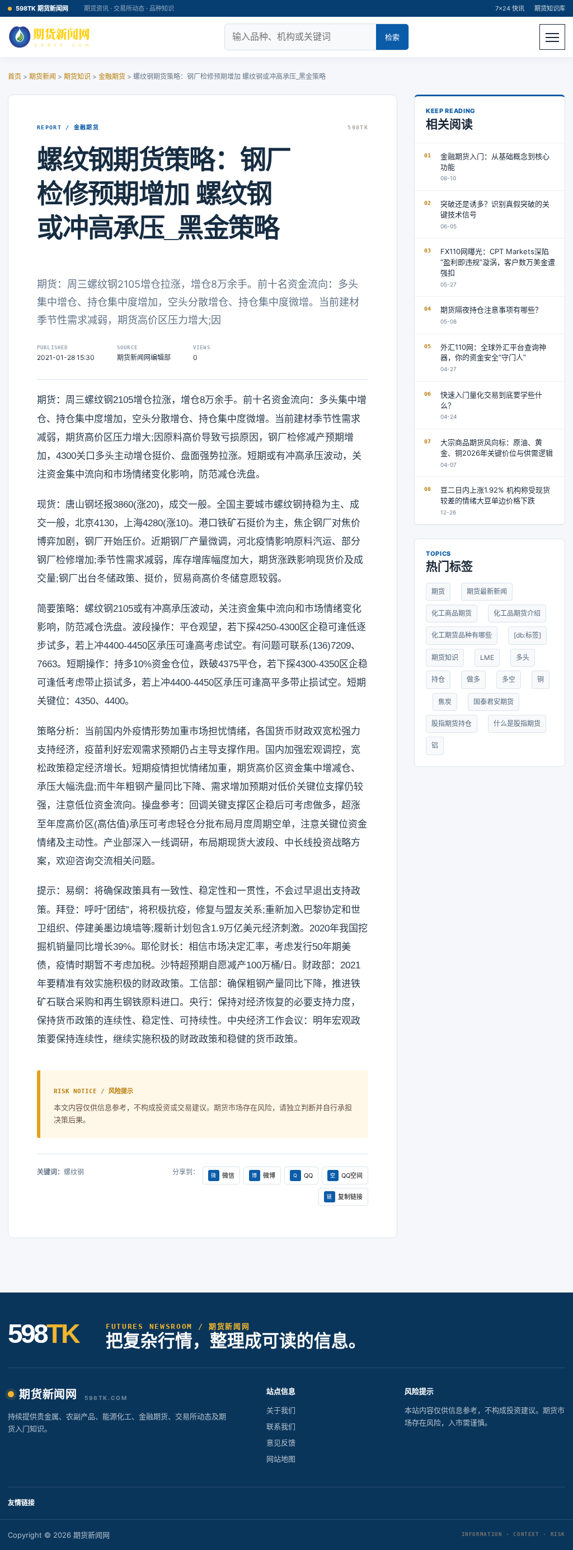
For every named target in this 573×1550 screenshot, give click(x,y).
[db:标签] (527, 635)
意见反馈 (280, 1442)
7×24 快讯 (509, 8)
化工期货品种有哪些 (461, 635)
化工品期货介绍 (517, 613)
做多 (473, 679)
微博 (263, 1175)
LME (487, 657)
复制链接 (345, 1197)
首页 (14, 76)
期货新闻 (42, 76)
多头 (522, 657)
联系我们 (280, 1426)
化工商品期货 (451, 613)
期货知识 (77, 76)
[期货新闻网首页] (50, 37)
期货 (438, 591)
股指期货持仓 (451, 723)
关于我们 (280, 1410)
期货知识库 (549, 8)
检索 (392, 36)
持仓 (438, 679)
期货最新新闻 (487, 591)
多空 (508, 679)
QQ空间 (346, 1175)
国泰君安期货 (493, 701)
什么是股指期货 (517, 723)
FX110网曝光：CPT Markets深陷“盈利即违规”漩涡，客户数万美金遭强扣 (497, 262)
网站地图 (280, 1458)
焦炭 (445, 701)
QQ (303, 1175)
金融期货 (111, 76)
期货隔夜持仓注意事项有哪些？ (491, 309)
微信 (222, 1175)
